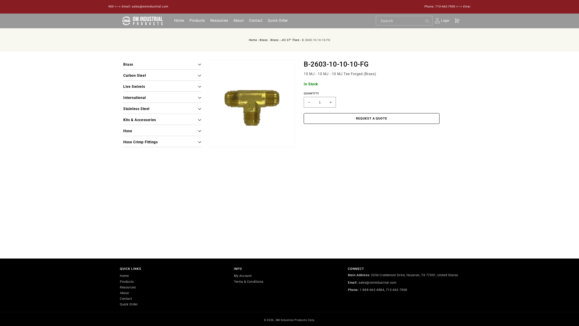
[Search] (427, 21)
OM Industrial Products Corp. (295, 320)
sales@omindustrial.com (377, 282)
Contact (126, 298)
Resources (128, 287)
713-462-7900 (396, 290)
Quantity (311, 93)
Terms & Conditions (248, 281)
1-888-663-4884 (372, 290)
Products (127, 281)
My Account (243, 276)
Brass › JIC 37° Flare (285, 40)
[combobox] (404, 20)
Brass (264, 40)
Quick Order (129, 304)
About (124, 293)
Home (253, 40)
